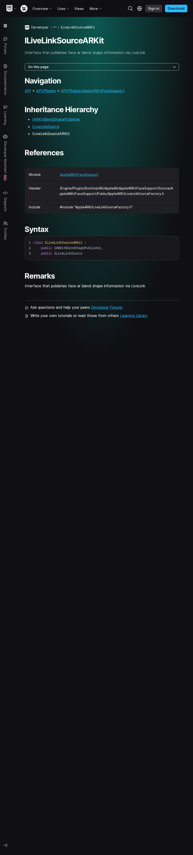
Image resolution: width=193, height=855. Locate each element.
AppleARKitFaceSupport (79, 175)
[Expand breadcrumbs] (55, 27)
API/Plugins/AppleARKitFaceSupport (93, 90)
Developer (40, 27)
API (28, 90)
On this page (38, 67)
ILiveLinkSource (45, 126)
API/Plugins (46, 90)
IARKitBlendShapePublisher (56, 119)
